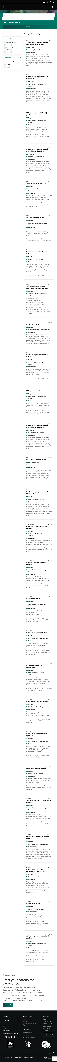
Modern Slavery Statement (29, 1037)
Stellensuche (26, 1021)
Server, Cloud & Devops (9, 48)
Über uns (25, 1019)
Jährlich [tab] (12, 61)
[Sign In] (50, 2)
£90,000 (8, 67)
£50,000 (8, 64)
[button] (49, 1053)
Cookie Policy (26, 1035)
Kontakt (24, 1026)
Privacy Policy (26, 1034)
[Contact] (53, 2)
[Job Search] (47, 2)
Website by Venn (50, 1058)
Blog (24, 1025)
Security (9, 51)
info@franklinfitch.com (8, 1030)
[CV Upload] (44, 2)
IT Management (10, 42)
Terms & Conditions (28, 1032)
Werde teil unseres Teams (29, 1023)
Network (9, 45)
